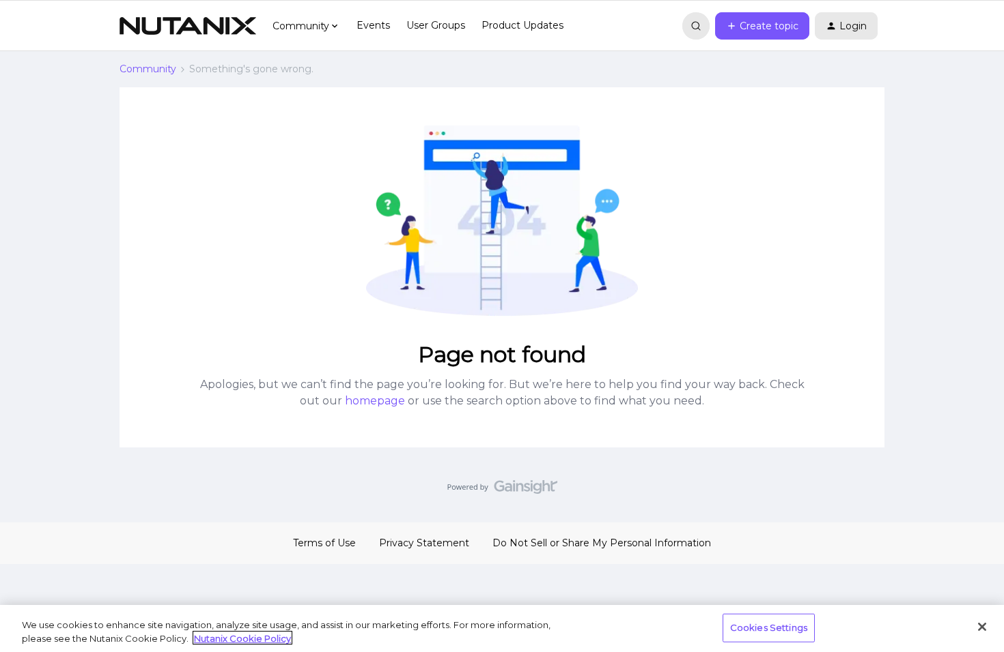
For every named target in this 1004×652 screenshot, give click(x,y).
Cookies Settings (768, 627)
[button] (762, 26)
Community (148, 69)
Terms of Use (324, 543)
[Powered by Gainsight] (502, 490)
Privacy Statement (424, 543)
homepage (375, 400)
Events (373, 25)
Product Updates (522, 25)
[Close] (982, 627)
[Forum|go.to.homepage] (188, 26)
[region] (502, 628)
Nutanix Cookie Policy (242, 637)
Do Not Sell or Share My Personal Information (601, 543)
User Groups (435, 25)
